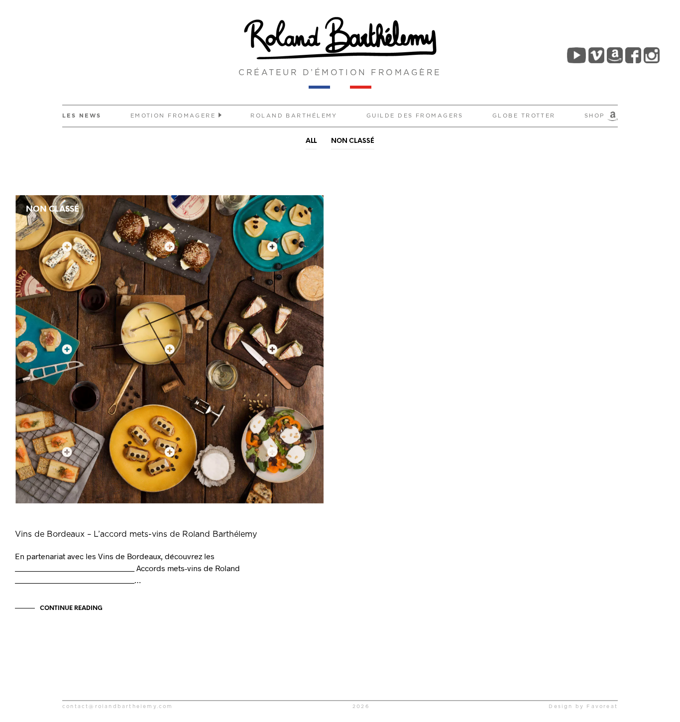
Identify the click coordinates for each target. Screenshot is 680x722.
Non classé (352, 141)
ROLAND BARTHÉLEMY (294, 116)
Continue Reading (71, 608)
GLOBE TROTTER (524, 116)
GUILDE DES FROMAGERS (414, 116)
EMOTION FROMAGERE (173, 116)
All (311, 141)
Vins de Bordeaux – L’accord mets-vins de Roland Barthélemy (136, 534)
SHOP (595, 116)
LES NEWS (82, 116)
